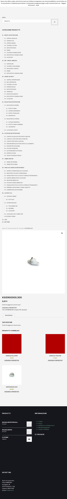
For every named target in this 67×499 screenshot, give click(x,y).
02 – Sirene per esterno (11, 164)
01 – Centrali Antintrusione (12, 80)
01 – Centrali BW (8, 64)
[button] (62, 233)
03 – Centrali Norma (10, 43)
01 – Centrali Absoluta (10, 38)
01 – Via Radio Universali (13, 122)
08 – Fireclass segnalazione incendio (13, 167)
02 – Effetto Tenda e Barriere (14, 124)
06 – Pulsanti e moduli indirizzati (13, 182)
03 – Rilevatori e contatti (11, 68)
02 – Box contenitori (10, 82)
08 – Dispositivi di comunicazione (13, 55)
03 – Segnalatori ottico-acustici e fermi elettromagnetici (20, 175)
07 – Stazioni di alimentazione (12, 52)
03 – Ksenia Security (8, 76)
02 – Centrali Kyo (9, 40)
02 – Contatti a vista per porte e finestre (16, 139)
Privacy (40, 423)
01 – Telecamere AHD (11, 206)
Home (3, 228)
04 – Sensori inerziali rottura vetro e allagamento (19, 143)
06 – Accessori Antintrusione (11, 133)
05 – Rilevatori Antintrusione (11, 102)
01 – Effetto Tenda (11, 108)
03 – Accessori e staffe (11, 130)
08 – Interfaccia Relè (10, 153)
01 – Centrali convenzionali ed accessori (16, 171)
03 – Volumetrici (10, 127)
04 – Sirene (7, 71)
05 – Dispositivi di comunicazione (13, 73)
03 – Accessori (10, 211)
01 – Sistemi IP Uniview (10, 196)
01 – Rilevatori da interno (11, 105)
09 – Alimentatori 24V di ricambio (13, 190)
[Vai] (54, 22)
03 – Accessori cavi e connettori (13, 214)
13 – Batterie (6, 222)
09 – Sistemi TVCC (7, 193)
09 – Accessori (8, 57)
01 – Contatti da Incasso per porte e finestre (17, 136)
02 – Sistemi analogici (10, 203)
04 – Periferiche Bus (10, 87)
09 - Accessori (20, 228)
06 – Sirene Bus (8, 91)
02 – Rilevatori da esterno (11, 119)
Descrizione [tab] (8, 315)
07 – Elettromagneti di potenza (13, 151)
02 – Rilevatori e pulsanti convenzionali (15, 173)
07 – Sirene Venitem (7, 158)
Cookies (40, 421)
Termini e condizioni (43, 429)
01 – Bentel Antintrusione (10, 35)
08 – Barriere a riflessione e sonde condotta (17, 187)
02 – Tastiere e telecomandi (12, 66)
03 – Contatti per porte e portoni (13, 141)
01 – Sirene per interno (10, 162)
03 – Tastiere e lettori (10, 84)
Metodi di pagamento (44, 427)
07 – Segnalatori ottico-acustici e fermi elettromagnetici (20, 185)
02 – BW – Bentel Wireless (9, 60)
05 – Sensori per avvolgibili (12, 146)
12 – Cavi (4, 219)
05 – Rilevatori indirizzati (11, 180)
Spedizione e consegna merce (46, 425)
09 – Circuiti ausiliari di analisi (12, 155)
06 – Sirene (7, 50)
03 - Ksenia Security (11, 228)
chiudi (37, 5)
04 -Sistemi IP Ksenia (9, 216)
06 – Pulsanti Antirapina (11, 148)
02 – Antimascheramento (13, 111)
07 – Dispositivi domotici (11, 94)
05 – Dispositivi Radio (10, 48)
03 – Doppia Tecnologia (12, 113)
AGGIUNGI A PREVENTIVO (9, 308)
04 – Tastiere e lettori (10, 45)
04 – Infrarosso (10, 115)
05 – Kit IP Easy (10, 199)
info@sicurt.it (10, 490)
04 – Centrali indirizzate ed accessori (15, 178)
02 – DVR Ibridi (10, 208)
